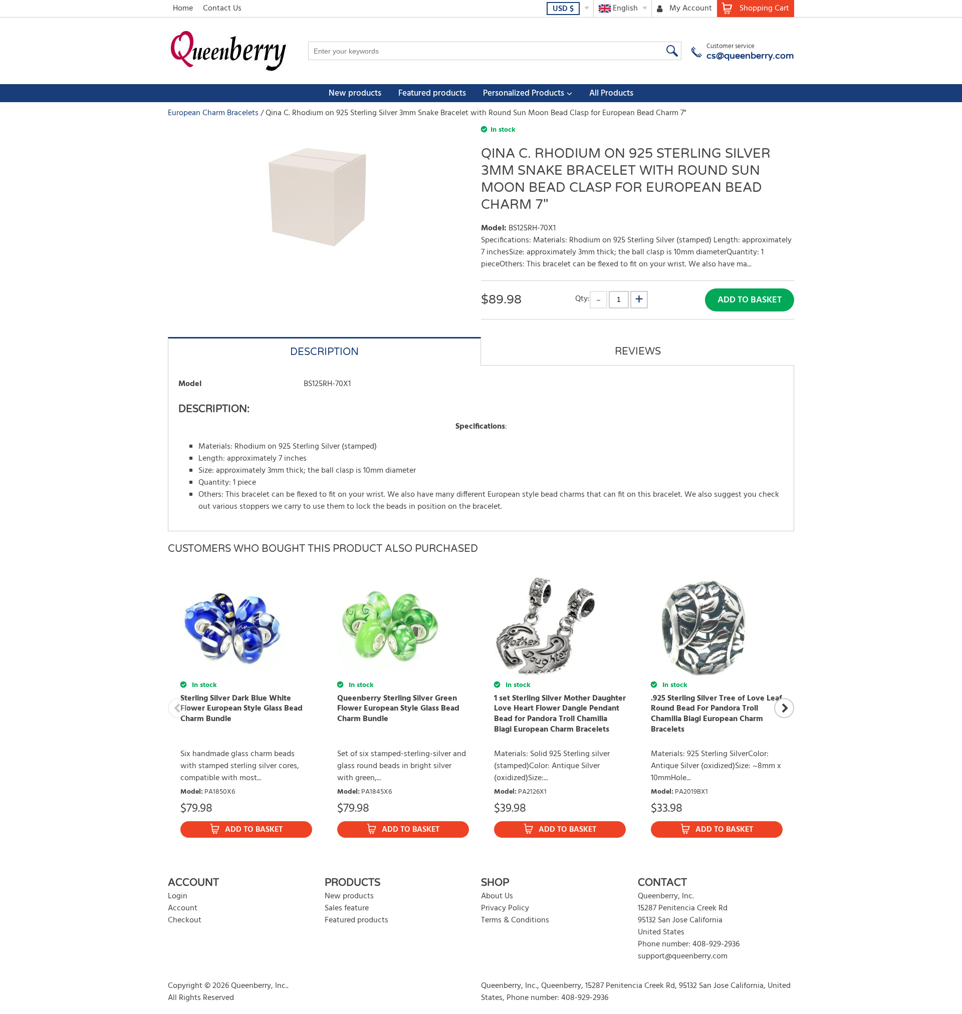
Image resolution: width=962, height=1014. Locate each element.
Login (177, 896)
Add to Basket (749, 300)
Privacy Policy (505, 908)
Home (183, 8)
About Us (497, 896)
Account (182, 908)
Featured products (432, 93)
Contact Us (222, 8)
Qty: (582, 298)
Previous (178, 708)
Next (784, 708)
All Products (611, 93)
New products (355, 93)
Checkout (184, 920)
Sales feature (347, 908)
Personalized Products (523, 93)
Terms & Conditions (515, 920)
